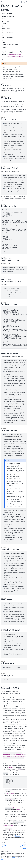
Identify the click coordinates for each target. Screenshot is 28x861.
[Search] (24, 2)
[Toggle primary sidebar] (2, 2)
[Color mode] (21, 2)
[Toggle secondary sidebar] (26, 2)
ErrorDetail (17, 835)
